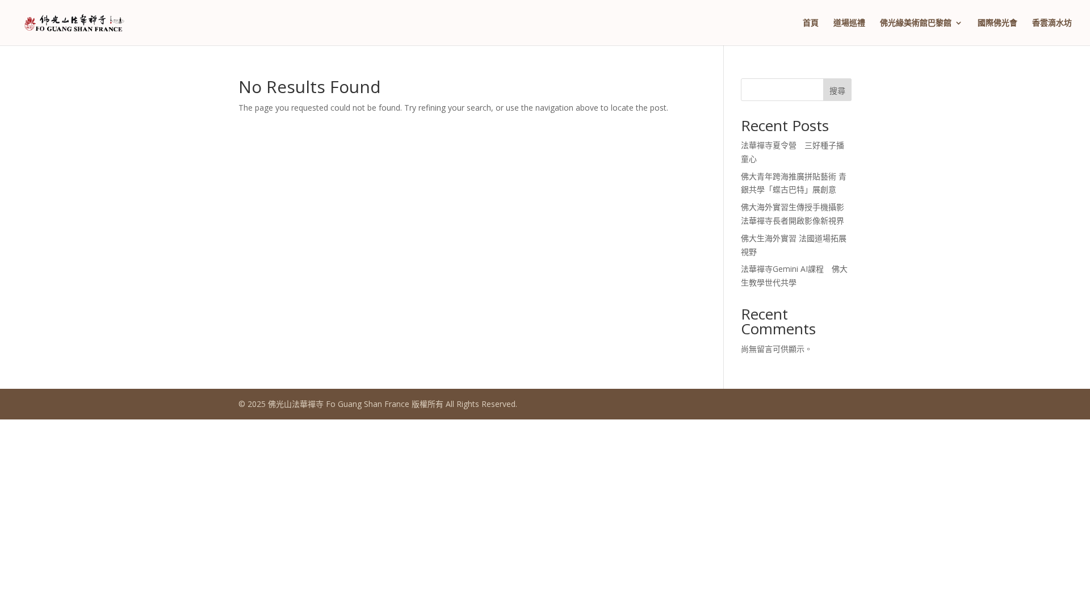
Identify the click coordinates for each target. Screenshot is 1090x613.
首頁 (811, 23)
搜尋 (837, 90)
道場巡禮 (849, 23)
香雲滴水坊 (1052, 23)
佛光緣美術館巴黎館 (915, 23)
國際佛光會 (997, 23)
